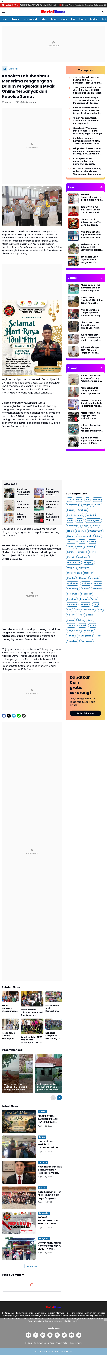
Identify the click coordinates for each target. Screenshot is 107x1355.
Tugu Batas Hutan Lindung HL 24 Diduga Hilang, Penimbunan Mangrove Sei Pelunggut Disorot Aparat (17, 1087)
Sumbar (94, 19)
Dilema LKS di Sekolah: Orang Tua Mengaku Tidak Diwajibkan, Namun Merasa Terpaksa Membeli (91, 222)
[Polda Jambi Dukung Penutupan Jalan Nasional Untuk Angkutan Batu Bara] (10, 1024)
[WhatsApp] (19, 716)
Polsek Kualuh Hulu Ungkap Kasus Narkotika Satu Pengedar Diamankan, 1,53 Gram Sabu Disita (52, 517)
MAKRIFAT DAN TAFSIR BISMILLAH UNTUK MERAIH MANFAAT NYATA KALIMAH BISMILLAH (49, 1119)
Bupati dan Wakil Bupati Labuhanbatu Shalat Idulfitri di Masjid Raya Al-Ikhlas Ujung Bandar (23, 492)
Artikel (42, 1111)
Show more (32, 1266)
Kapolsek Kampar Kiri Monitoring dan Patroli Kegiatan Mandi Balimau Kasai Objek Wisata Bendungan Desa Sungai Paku (53, 1036)
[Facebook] (4, 716)
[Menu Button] (3, 12)
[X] (9, 716)
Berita (42, 1137)
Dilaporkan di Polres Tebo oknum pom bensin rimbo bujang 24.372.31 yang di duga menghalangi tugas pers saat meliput (87, 151)
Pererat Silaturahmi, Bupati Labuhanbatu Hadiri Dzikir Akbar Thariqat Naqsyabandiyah (52, 492)
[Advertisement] (53, 44)
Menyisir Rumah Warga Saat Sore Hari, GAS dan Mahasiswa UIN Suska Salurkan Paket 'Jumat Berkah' (86, 100)
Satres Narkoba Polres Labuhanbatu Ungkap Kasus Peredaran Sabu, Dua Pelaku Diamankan (22, 517)
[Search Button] (103, 12)
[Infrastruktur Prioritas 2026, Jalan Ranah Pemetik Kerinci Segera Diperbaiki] (73, 301)
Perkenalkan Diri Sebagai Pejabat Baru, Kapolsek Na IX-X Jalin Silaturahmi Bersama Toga (90, 391)
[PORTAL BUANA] (53, 12)
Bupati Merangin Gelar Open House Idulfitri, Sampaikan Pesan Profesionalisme (91, 338)
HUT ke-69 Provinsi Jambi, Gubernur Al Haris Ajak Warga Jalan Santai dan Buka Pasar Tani (87, 171)
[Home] (4, 68)
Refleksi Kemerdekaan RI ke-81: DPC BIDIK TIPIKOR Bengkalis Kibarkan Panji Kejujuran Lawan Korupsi (48, 1220)
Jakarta (43, 1162)
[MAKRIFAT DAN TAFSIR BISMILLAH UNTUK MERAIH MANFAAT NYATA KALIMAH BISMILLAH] (19, 1121)
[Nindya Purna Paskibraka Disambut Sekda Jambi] (19, 1147)
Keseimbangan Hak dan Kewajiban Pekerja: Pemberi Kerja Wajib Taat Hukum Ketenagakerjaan (50, 1169)
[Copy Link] (24, 716)
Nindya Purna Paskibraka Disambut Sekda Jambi (52, 5)
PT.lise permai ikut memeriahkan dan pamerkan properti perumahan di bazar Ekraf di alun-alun (48, 1087)
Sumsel (82, 19)
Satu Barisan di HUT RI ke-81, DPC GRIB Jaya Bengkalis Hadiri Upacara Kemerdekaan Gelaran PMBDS (49, 1195)
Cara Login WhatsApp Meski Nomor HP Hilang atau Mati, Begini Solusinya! (87, 131)
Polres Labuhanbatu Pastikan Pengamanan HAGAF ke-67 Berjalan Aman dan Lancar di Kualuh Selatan (92, 428)
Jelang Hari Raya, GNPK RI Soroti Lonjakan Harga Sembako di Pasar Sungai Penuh (90, 350)
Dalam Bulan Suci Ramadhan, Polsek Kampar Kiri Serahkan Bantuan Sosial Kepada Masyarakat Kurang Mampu (53, 1008)
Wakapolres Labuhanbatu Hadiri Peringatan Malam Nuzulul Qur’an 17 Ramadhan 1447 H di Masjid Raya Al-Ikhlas (52, 504)
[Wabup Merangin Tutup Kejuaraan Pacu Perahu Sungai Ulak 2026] (73, 314)
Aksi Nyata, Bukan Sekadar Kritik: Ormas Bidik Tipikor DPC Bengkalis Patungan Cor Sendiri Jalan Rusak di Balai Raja (91, 247)
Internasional (30, 19)
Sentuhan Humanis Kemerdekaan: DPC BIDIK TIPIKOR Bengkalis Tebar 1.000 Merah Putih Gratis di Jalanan (49, 1245)
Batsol (42, 1188)
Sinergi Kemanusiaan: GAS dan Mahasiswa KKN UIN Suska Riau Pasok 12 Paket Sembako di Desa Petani (87, 90)
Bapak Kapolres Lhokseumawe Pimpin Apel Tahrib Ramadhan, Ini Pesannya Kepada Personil (9, 1008)
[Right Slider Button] (104, 19)
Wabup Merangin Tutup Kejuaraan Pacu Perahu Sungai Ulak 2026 (91, 313)
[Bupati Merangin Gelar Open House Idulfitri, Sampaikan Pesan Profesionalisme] (73, 339)
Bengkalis (43, 1213)
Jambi (64, 19)
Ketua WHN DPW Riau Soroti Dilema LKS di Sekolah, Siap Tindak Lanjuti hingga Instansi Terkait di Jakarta (91, 210)
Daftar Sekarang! (85, 713)
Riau (73, 19)
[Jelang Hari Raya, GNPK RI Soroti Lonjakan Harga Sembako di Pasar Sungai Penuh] (73, 351)
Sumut (54, 19)
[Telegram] (14, 716)
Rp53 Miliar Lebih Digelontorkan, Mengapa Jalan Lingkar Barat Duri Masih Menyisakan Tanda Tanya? (90, 260)
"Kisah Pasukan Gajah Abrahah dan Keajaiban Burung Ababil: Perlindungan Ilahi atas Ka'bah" (86, 121)
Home (5, 19)
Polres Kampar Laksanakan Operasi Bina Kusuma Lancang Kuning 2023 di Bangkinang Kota (32, 1012)
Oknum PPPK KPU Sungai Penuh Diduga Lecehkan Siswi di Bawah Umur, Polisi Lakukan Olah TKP (91, 325)
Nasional (15, 19)
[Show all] (101, 187)
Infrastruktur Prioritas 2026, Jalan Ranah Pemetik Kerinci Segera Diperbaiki (92, 300)
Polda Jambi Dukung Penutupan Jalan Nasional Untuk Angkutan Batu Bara (10, 1036)
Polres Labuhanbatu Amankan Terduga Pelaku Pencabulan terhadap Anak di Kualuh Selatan (22, 504)
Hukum (44, 19)
